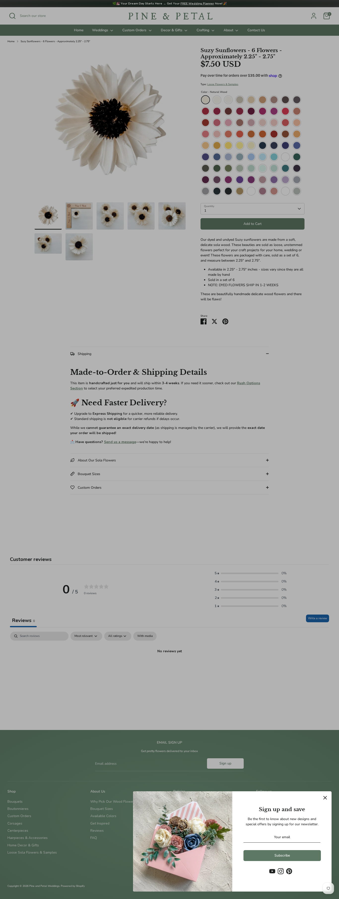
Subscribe (282, 855)
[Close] (325, 797)
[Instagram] (281, 871)
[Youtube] (272, 871)
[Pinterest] (289, 871)
